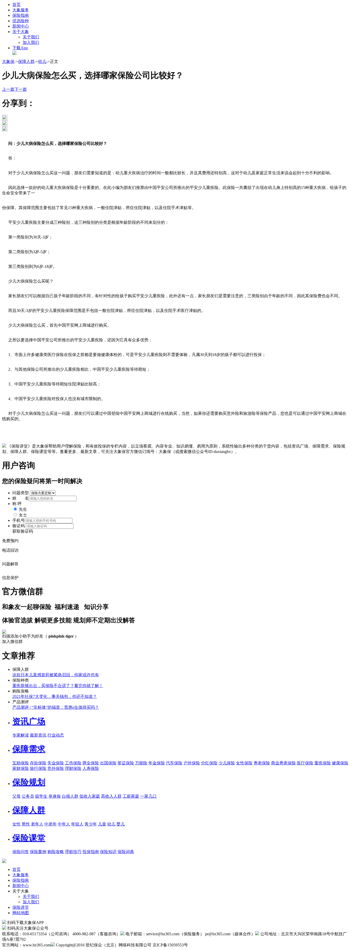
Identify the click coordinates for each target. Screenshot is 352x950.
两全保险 (90, 763)
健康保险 (340, 763)
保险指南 (20, 15)
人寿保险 (90, 768)
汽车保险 (174, 763)
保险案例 (38, 851)
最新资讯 (38, 735)
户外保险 (191, 763)
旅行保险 (38, 768)
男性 (26, 824)
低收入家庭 (89, 796)
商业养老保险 (283, 763)
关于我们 (31, 37)
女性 (16, 824)
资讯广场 (28, 721)
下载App (20, 48)
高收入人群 (111, 796)
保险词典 (126, 851)
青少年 (91, 824)
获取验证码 (22, 531)
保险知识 (108, 851)
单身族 (54, 796)
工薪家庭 (131, 796)
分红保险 (209, 763)
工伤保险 (73, 763)
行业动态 (55, 735)
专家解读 (20, 735)
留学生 (41, 796)
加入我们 (31, 42)
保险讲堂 (20, 907)
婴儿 (120, 824)
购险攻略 (55, 851)
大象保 (8, 61)
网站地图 (20, 913)
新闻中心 (20, 26)
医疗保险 (305, 763)
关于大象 (20, 31)
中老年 (50, 824)
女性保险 (244, 763)
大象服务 (20, 10)
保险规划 (28, 782)
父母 (16, 796)
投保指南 (90, 851)
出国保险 (108, 763)
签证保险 (126, 763)
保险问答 (20, 851)
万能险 (141, 763)
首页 (16, 4)
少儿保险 (227, 763)
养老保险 (262, 763)
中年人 (64, 824)
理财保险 (73, 768)
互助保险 (20, 763)
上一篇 (8, 89)
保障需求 (28, 749)
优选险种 (20, 21)
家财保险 (20, 768)
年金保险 (156, 763)
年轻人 (77, 824)
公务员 (28, 796)
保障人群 (26, 61)
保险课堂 (28, 837)
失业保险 (55, 763)
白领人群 (70, 796)
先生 (23, 509)
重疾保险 (322, 763)
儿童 (102, 824)
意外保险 (55, 768)
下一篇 (20, 89)
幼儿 (42, 61)
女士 (23, 515)
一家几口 (148, 796)
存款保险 (38, 763)
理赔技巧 (73, 851)
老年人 (37, 824)
